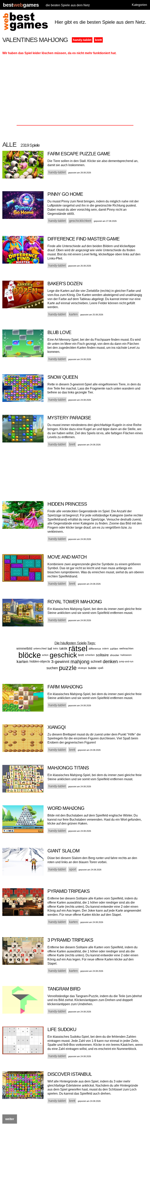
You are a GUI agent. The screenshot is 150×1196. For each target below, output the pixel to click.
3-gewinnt (60, 661)
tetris (55, 648)
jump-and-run (126, 661)
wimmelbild (24, 648)
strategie (82, 668)
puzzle (68, 667)
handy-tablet (82, 40)
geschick (63, 655)
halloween (126, 655)
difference (95, 648)
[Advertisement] (75, 91)
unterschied (39, 648)
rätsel (78, 648)
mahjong (80, 661)
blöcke (29, 655)
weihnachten (126, 648)
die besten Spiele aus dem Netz (68, 5)
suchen (52, 668)
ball (50, 648)
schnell (96, 662)
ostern (105, 648)
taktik (63, 648)
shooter (114, 655)
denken (110, 661)
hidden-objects (39, 661)
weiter (9, 1119)
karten (22, 661)
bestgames (21, 5)
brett (98, 40)
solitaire (102, 655)
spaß (100, 667)
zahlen (114, 648)
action (45, 655)
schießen (90, 655)
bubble (92, 668)
